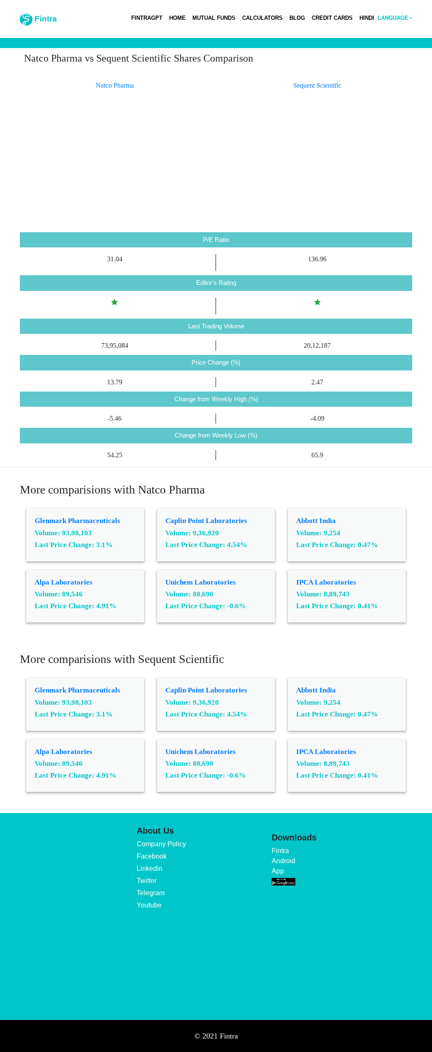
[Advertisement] (216, 169)
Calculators (262, 18)
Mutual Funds (213, 18)
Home (177, 18)
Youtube (149, 905)
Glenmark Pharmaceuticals (77, 521)
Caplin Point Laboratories (206, 521)
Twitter (147, 880)
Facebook (152, 856)
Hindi (366, 18)
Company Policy (161, 844)
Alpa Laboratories (63, 582)
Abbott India (316, 521)
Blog (297, 18)
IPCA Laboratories (326, 582)
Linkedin (149, 868)
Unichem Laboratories (200, 582)
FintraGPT (146, 18)
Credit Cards (332, 18)
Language (393, 18)
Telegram (151, 892)
